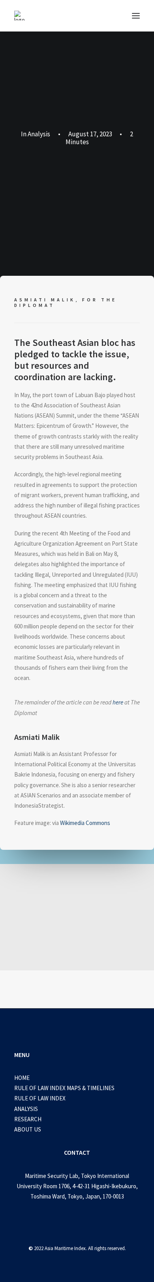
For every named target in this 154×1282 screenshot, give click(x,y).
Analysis (39, 134)
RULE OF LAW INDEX (40, 1098)
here (118, 702)
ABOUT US (27, 1129)
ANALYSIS (26, 1109)
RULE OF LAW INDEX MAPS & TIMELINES (64, 1088)
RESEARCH (27, 1119)
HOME (22, 1077)
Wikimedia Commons (85, 823)
